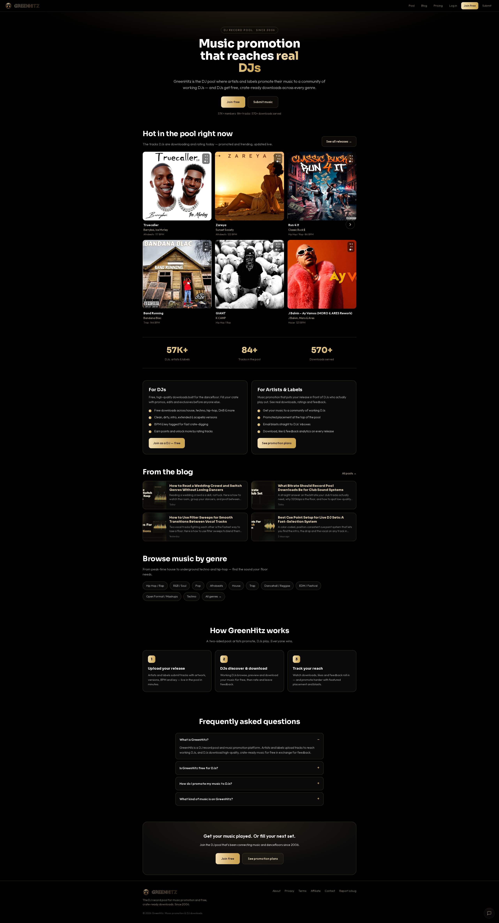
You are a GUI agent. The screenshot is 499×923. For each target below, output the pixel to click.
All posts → (349, 473)
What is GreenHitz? (194, 739)
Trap (252, 585)
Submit (486, 5)
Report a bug (347, 891)
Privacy (289, 891)
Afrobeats (216, 585)
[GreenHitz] (22, 5)
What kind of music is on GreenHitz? (206, 799)
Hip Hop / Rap (155, 585)
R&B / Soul (179, 585)
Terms (302, 891)
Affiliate (315, 891)
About (276, 891)
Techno (191, 596)
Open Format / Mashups (162, 596)
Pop (198, 585)
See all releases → (339, 141)
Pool (412, 5)
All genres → (213, 596)
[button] (206, 214)
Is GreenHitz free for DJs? (199, 768)
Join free (470, 5)
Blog (424, 5)
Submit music (263, 102)
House (236, 585)
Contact (330, 891)
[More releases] (350, 224)
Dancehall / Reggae (277, 585)
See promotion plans (276, 443)
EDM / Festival (308, 585)
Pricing (438, 5)
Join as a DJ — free (166, 443)
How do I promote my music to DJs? (206, 783)
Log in (453, 5)
